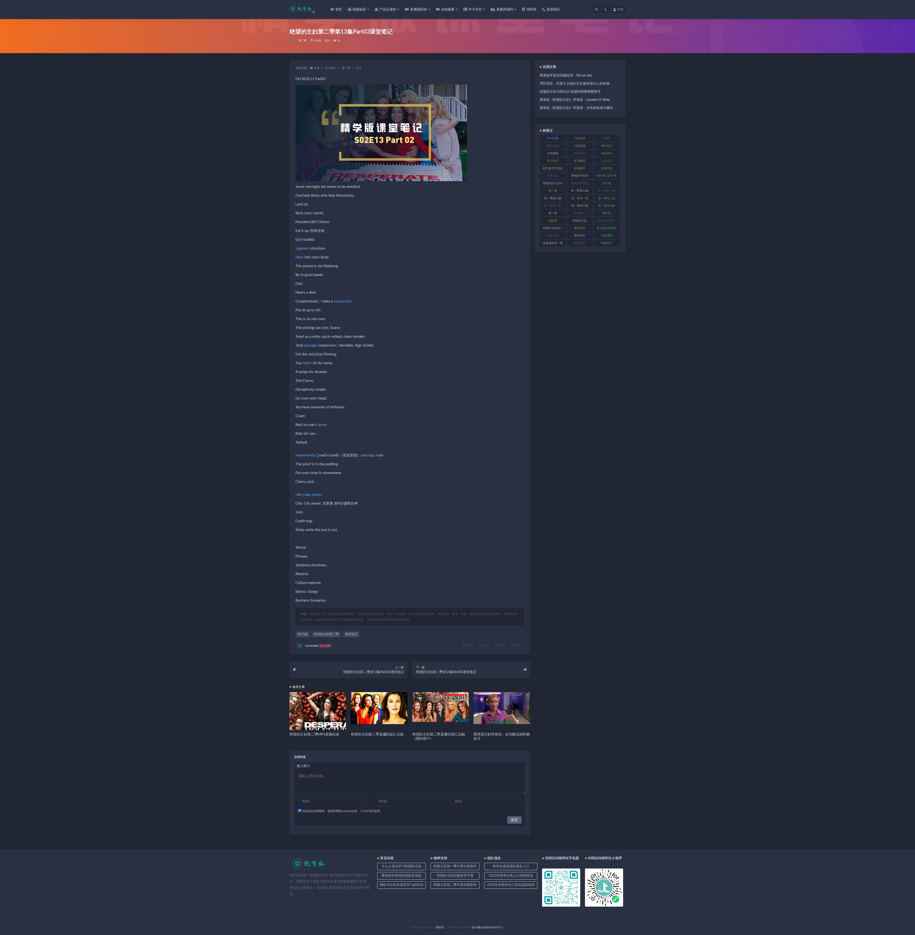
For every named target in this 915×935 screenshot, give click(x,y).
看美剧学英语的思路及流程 (401, 875)
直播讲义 (553, 175)
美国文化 (579, 228)
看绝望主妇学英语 (607, 176)
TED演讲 (579, 138)
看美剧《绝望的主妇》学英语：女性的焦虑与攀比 (576, 108)
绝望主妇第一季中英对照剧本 (455, 866)
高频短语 (579, 243)
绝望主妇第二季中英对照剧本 (455, 885)
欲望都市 (579, 168)
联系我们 (553, 9)
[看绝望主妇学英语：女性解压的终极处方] (501, 708)
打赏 (469, 645)
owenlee (317, 646)
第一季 (553, 190)
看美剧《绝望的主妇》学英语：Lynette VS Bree (575, 100)
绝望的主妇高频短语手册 (455, 875)
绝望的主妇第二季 (326, 634)
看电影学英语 (579, 175)
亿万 (607, 138)
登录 (620, 9)
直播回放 (606, 168)
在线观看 (553, 153)
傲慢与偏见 (553, 145)
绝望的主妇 (580, 220)
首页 (338, 9)
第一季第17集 (606, 190)
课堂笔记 (351, 634)
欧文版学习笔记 (553, 168)
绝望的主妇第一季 (607, 221)
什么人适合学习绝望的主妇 (401, 866)
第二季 (303, 40)
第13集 (303, 634)
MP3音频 (553, 138)
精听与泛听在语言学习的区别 (401, 885)
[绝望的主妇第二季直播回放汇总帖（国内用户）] (440, 707)
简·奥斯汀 (580, 213)
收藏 (486, 645)
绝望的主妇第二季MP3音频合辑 (314, 734)
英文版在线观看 (607, 228)
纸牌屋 (553, 220)
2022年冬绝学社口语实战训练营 (511, 885)
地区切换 (579, 153)
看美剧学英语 (579, 183)
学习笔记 (330, 67)
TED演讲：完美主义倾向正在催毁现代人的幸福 (575, 83)
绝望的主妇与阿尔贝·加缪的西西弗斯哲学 (570, 91)
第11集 (606, 183)
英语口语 (553, 235)
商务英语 (606, 145)
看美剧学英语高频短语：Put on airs (566, 75)
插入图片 (303, 766)
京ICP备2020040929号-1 (487, 927)
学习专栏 (553, 160)
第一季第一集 (579, 198)
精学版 (606, 213)
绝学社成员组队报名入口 (511, 866)
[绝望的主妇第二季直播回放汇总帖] (379, 708)
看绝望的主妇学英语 (553, 184)
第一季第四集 (606, 205)
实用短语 (606, 160)
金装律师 (606, 235)
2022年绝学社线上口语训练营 (511, 875)
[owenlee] (292, 40)
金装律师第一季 (553, 243)
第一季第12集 (580, 190)
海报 (502, 645)
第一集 (553, 213)
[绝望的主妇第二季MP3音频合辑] (318, 720)
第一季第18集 (553, 198)
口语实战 (579, 145)
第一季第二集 (552, 205)
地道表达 (606, 153)
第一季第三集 (606, 198)
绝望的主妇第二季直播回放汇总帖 (377, 734)
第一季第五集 (579, 205)
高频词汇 (606, 243)
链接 (518, 645)
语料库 (531, 9)
